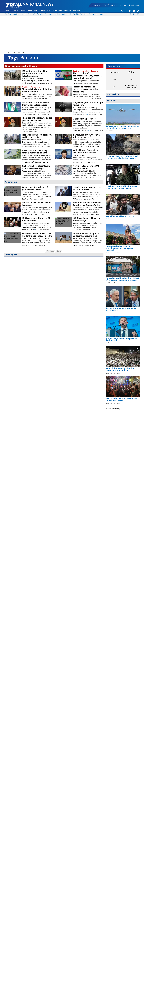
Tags (20, 53)
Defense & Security (72, 11)
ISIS (114, 80)
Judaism (16, 14)
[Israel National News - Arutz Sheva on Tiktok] (138, 10)
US (114, 87)
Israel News (32, 11)
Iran (131, 80)
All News (14, 11)
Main (7, 11)
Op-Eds (8, 14)
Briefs (23, 11)
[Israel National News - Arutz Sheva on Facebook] (126, 10)
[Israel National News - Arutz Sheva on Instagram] (130, 10)
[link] (123, 128)
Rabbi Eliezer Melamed (131, 87)
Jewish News (57, 11)
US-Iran (131, 72)
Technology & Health (63, 14)
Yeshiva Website (80, 14)
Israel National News (11, 53)
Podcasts (48, 14)
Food (23, 14)
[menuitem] (7, 10)
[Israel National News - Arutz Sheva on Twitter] (122, 10)
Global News (45, 11)
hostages (114, 72)
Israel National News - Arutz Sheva (23, 6)
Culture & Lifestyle (35, 14)
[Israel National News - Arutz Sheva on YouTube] (134, 10)
